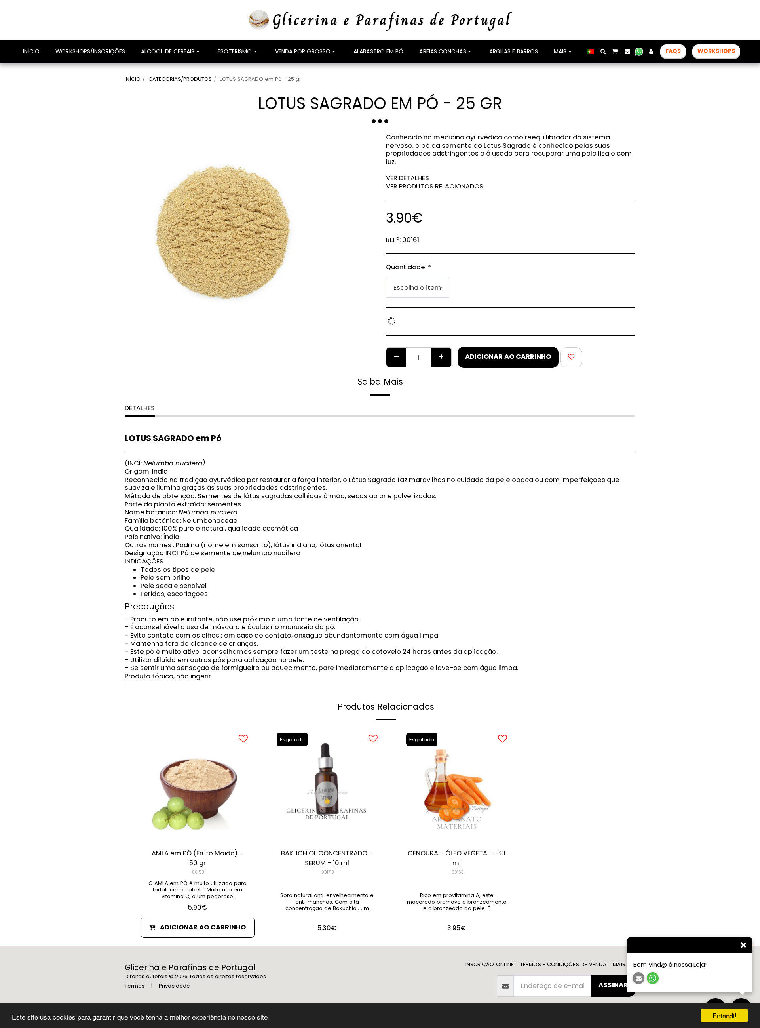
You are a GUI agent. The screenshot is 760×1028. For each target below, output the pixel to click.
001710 (327, 872)
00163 (458, 872)
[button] (602, 51)
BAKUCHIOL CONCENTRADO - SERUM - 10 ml (327, 858)
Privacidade (174, 986)
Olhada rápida (197, 832)
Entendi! (724, 1015)
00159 (198, 872)
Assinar (613, 985)
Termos (134, 986)
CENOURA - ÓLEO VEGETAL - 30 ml (456, 858)
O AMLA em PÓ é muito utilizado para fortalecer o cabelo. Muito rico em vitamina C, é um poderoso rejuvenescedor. (197, 893)
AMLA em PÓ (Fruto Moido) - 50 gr (197, 858)
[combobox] (417, 288)
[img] (457, 785)
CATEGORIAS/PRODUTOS (180, 79)
